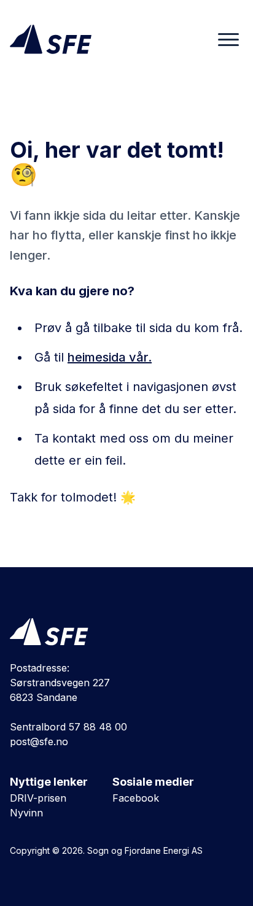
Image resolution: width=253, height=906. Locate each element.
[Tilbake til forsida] (49, 631)
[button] (228, 39)
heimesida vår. (110, 357)
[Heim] (50, 39)
